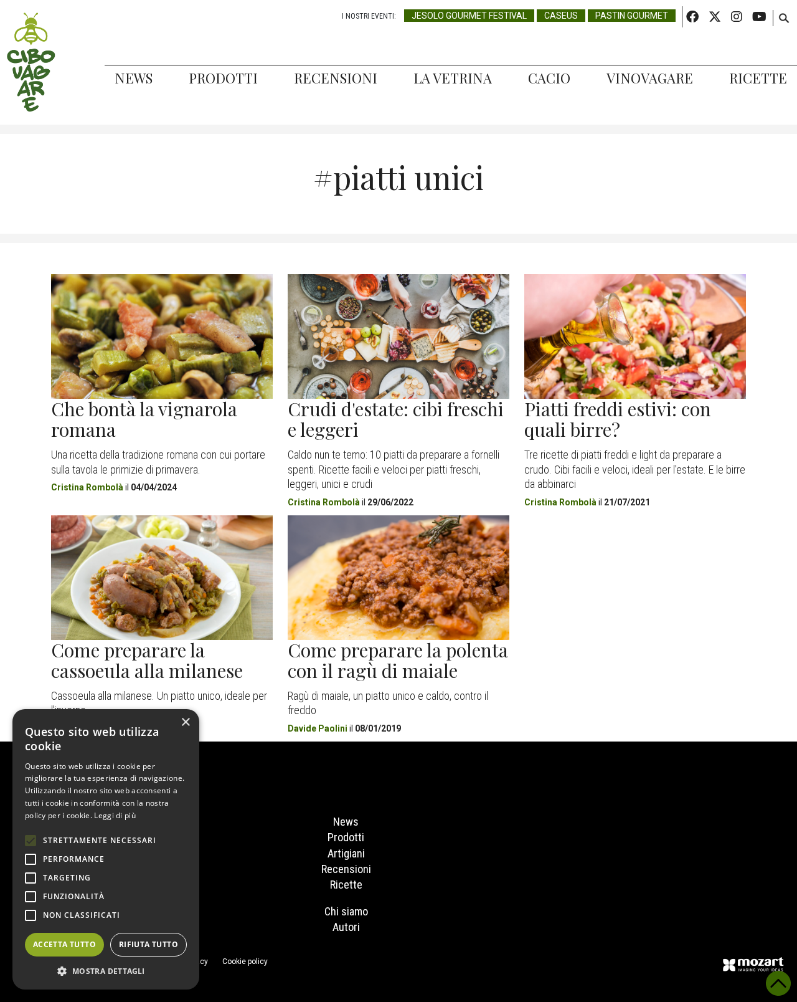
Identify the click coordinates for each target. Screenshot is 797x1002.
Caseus (561, 15)
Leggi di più (115, 815)
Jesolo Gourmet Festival (469, 15)
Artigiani (346, 853)
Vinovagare (649, 78)
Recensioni (335, 78)
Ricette (758, 78)
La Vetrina (452, 78)
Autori (346, 926)
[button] (106, 971)
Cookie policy (245, 961)
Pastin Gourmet (631, 15)
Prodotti (223, 78)
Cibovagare (31, 62)
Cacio (549, 78)
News (134, 78)
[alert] (105, 849)
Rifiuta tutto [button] (148, 944)
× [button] (185, 722)
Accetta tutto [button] (64, 944)
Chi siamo (346, 911)
